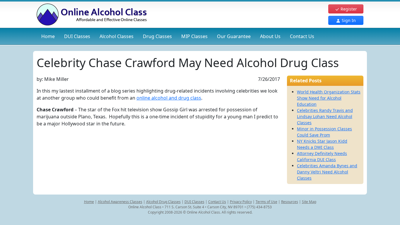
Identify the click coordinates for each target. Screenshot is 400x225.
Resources (289, 201)
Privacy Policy (241, 201)
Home (48, 36)
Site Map (309, 201)
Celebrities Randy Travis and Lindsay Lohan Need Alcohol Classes (325, 116)
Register (348, 9)
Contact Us (302, 36)
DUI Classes (194, 201)
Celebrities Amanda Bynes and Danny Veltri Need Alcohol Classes (327, 172)
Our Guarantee (234, 36)
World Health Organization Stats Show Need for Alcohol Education (328, 98)
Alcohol (117, 36)
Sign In (348, 20)
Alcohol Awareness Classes (120, 201)
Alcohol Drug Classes (163, 201)
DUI (77, 36)
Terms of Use (266, 201)
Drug (157, 36)
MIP (194, 36)
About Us (270, 36)
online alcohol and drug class (168, 98)
